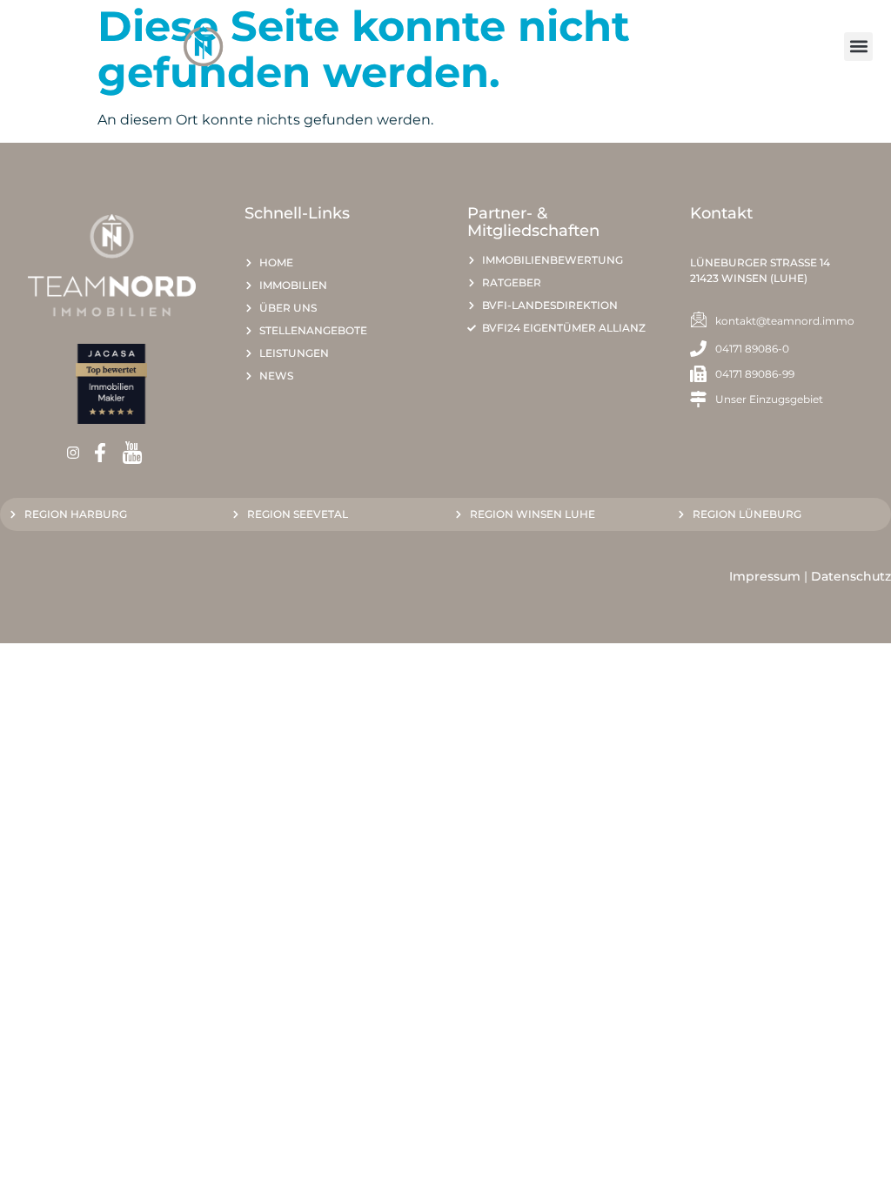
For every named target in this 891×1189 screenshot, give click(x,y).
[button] (858, 46)
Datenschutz (851, 576)
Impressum (765, 576)
